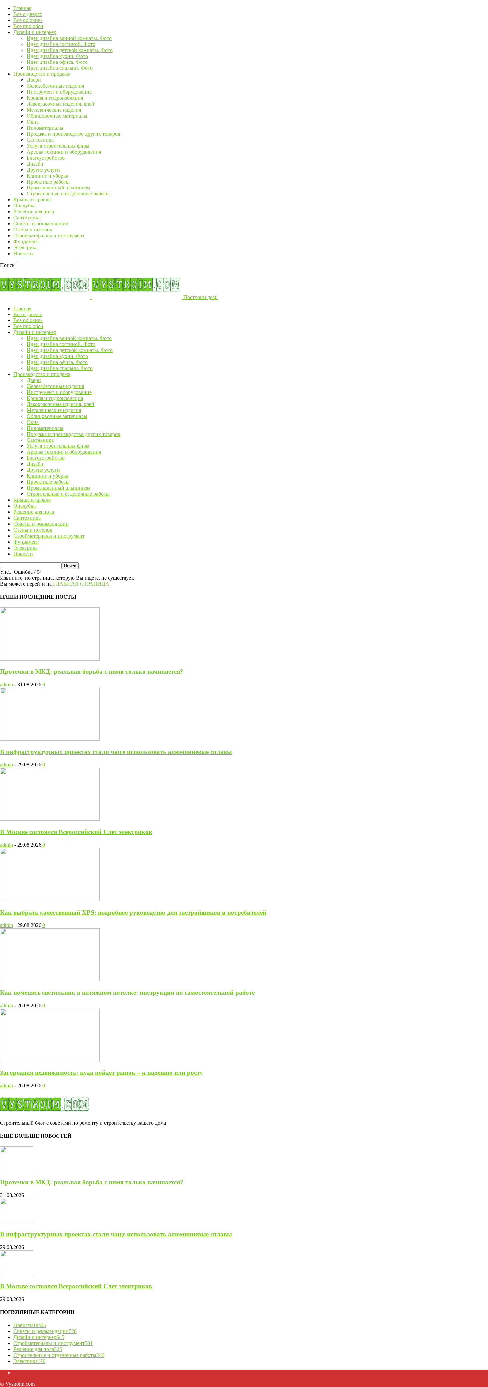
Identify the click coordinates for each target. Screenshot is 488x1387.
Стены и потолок (32, 229)
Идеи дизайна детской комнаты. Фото (70, 50)
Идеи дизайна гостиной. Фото (61, 44)
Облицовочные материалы (57, 116)
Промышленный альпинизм (58, 187)
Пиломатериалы (45, 128)
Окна (33, 122)
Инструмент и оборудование (59, 92)
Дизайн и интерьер (34, 32)
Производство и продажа (41, 74)
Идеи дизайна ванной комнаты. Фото (69, 38)
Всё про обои (28, 26)
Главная (22, 8)
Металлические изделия (54, 110)
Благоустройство (46, 158)
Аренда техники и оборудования (64, 152)
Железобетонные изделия (55, 86)
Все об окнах (28, 20)
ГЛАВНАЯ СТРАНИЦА (81, 584)
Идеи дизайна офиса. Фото (57, 62)
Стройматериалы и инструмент (49, 235)
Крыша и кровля (32, 199)
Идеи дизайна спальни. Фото (60, 68)
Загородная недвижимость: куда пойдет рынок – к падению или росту (101, 1072)
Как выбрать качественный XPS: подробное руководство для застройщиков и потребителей (133, 912)
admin (6, 684)
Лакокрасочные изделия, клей (60, 104)
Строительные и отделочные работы (68, 193)
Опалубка (24, 205)
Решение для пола (33, 211)
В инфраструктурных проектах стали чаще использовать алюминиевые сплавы (116, 751)
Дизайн (35, 164)
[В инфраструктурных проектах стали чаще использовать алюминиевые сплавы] (50, 739)
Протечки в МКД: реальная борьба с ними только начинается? (91, 671)
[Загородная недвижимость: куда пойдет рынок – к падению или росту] (50, 1060)
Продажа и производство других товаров (73, 134)
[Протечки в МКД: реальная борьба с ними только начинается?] (50, 659)
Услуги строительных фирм (58, 146)
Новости (23, 253)
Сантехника (40, 140)
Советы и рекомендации (41, 223)
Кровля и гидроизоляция (55, 98)
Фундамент (26, 241)
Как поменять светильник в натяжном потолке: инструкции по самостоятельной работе (127, 992)
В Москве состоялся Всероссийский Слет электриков (76, 831)
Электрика (25, 247)
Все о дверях (27, 14)
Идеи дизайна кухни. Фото (57, 56)
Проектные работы (48, 182)
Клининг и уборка (47, 176)
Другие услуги (43, 170)
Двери (34, 80)
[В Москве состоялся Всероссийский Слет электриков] (50, 819)
